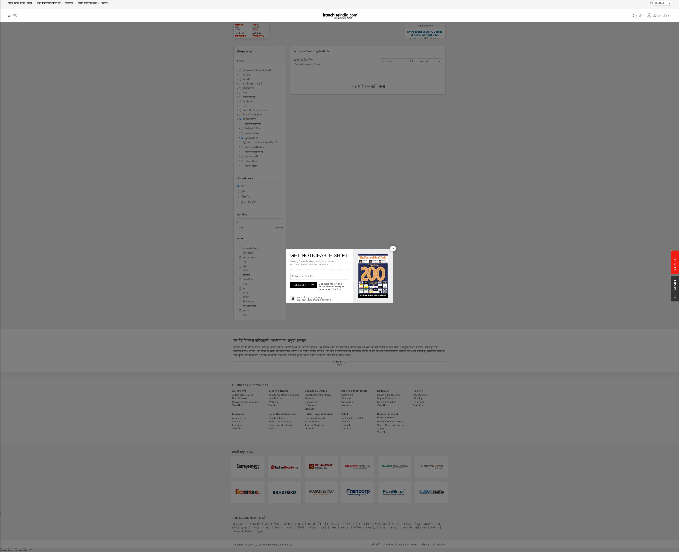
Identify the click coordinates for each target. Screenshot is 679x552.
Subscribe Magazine (373, 295)
